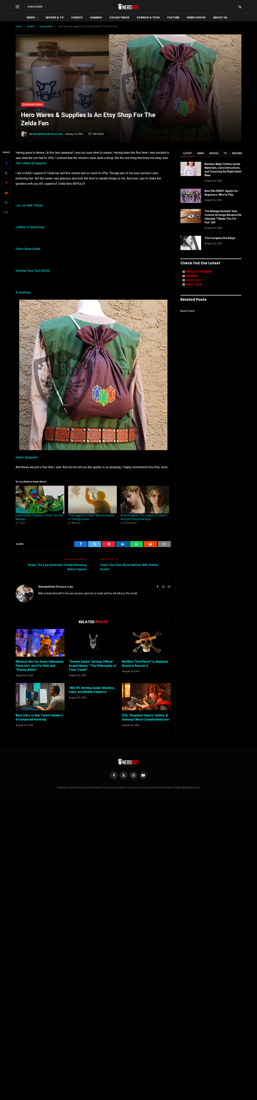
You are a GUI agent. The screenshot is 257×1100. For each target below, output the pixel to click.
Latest (187, 153)
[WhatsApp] (6, 202)
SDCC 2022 (193, 284)
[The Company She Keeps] (190, 243)
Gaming (96, 17)
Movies (214, 153)
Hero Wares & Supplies (31, 163)
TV (225, 153)
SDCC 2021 (193, 280)
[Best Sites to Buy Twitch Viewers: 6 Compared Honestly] (40, 696)
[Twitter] (6, 173)
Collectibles (119, 17)
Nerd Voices (196, 17)
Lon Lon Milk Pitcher (29, 205)
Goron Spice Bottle (28, 249)
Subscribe (35, 6)
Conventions (32, 104)
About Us (220, 17)
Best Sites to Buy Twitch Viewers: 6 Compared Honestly (39, 717)
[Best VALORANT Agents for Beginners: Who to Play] (190, 196)
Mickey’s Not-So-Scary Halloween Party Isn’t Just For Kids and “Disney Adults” (39, 666)
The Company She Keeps (220, 238)
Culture (173, 17)
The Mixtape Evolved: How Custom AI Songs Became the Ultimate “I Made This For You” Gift (223, 217)
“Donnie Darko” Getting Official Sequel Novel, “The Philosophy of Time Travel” (92, 666)
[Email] (6, 212)
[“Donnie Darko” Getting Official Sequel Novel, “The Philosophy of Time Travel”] (93, 642)
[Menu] (17, 7)
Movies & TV (55, 17)
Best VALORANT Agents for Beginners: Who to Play (221, 192)
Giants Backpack (26, 457)
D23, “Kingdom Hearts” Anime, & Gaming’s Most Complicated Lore (145, 717)
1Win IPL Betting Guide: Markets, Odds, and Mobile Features (92, 690)
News (31, 17)
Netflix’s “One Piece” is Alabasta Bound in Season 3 (145, 664)
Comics (77, 17)
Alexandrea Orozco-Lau (47, 133)
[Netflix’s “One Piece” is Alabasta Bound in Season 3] (146, 642)
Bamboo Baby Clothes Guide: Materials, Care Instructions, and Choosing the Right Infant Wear (223, 170)
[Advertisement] (128, 74)
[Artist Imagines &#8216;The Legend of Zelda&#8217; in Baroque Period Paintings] (145, 499)
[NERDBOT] (128, 6)
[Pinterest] (6, 182)
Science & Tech (148, 17)
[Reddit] (6, 192)
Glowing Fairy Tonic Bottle (33, 270)
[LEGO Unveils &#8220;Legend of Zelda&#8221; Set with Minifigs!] (40, 499)
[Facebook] (6, 163)
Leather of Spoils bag (30, 227)
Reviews (237, 153)
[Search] (239, 7)
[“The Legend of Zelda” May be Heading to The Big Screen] (92, 499)
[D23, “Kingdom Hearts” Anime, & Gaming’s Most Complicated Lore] (146, 696)
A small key (23, 292)
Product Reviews (199, 271)
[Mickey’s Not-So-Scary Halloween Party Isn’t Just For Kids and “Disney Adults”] (40, 642)
